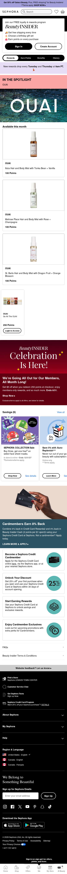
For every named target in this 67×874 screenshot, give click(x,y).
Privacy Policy (8, 840)
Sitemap (46, 840)
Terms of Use (22, 840)
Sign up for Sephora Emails (16, 789)
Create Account (48, 46)
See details (30, 475)
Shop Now (12, 475)
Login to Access (12, 330)
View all (61, 412)
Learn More (51, 475)
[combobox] (36, 11)
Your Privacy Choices (11, 844)
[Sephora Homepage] (10, 11)
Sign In (18, 46)
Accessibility (35, 840)
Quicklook (8, 301)
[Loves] (56, 11)
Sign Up (48, 795)
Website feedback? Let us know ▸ (33, 668)
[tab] (10, 57)
